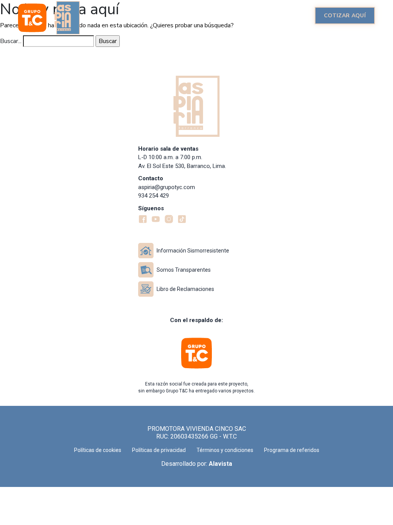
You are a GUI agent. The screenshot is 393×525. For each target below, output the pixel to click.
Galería (252, 15)
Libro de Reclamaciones (185, 289)
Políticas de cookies (97, 450)
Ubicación (289, 15)
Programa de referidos (291, 450)
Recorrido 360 (208, 15)
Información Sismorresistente (193, 251)
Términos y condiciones (224, 450)
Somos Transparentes (184, 270)
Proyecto (160, 15)
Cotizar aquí (345, 15)
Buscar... (10, 41)
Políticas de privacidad (159, 450)
